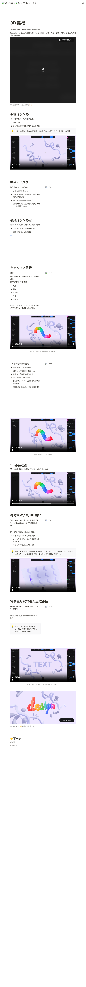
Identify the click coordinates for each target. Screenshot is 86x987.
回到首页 (13, 745)
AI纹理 (12, 742)
